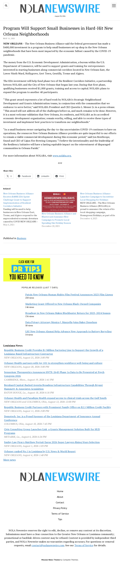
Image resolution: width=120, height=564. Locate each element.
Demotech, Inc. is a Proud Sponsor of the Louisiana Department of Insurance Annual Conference (52, 418)
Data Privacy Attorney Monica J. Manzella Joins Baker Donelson (61, 322)
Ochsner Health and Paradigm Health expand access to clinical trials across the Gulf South (55, 398)
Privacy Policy (60, 508)
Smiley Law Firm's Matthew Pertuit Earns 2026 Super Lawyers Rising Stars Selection (52, 442)
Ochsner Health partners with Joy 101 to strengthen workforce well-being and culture (53, 363)
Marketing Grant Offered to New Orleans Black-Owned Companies (63, 304)
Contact (60, 502)
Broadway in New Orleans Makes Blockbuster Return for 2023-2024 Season (67, 313)
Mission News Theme (50, 560)
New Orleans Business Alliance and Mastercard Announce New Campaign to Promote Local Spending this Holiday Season (59, 218)
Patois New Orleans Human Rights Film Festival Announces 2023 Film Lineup (69, 294)
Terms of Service (60, 513)
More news (9, 459)
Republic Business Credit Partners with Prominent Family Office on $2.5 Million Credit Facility (57, 407)
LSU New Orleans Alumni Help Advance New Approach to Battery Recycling (68, 331)
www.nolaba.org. (62, 155)
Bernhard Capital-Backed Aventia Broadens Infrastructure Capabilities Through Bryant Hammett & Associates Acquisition (53, 387)
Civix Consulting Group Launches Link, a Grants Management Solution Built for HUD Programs (52, 431)
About (60, 496)
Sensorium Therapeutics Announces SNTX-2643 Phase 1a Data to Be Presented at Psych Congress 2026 (54, 374)
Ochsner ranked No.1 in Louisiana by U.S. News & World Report (40, 451)
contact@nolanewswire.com (48, 545)
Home (60, 491)
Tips (60, 519)
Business (21, 238)
